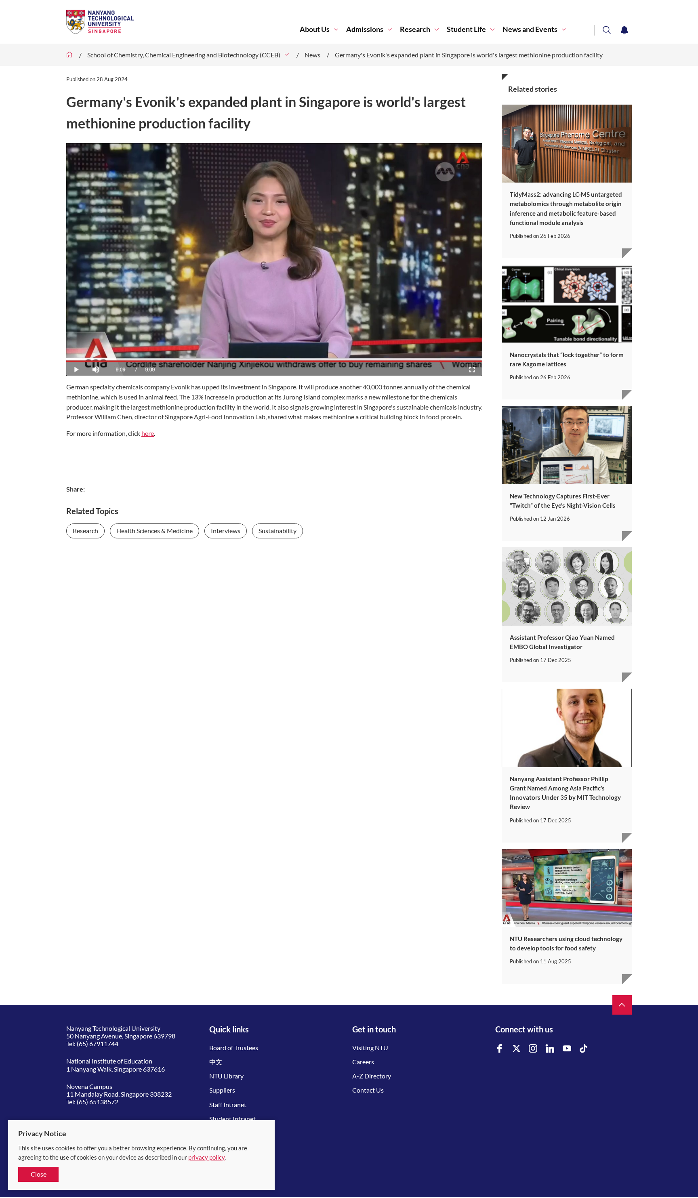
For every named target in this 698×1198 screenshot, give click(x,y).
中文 (215, 1062)
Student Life (466, 29)
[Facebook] (499, 1049)
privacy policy (206, 1157)
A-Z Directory (371, 1076)
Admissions (364, 29)
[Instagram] (533, 1049)
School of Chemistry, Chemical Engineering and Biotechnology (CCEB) (183, 55)
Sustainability (277, 530)
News (312, 55)
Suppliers (222, 1090)
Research (415, 29)
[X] (516, 1049)
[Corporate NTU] (69, 55)
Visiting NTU (370, 1047)
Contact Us (368, 1090)
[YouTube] (567, 1049)
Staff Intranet (227, 1104)
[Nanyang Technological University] (183, 22)
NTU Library (226, 1076)
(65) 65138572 (97, 1102)
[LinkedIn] (550, 1049)
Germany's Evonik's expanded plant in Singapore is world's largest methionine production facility (469, 55)
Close (38, 1174)
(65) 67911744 (97, 1043)
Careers (363, 1062)
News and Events (529, 29)
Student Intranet (232, 1118)
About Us (315, 29)
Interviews (225, 530)
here (147, 433)
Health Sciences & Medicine (154, 530)
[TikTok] (583, 1049)
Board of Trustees (233, 1047)
